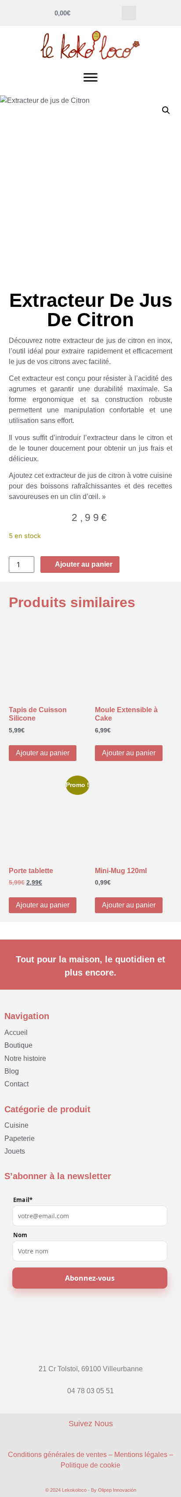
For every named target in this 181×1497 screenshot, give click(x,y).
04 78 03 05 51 (90, 1391)
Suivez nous (91, 1423)
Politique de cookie (90, 1465)
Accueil (16, 1032)
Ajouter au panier (42, 753)
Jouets (14, 1151)
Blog (11, 1071)
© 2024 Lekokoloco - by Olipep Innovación (90, 1490)
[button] (129, 13)
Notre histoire (25, 1058)
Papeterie (19, 1138)
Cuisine (16, 1125)
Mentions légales (140, 1454)
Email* (23, 1200)
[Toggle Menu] (90, 77)
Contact (16, 1084)
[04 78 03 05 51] (90, 1382)
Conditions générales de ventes (57, 1454)
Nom (20, 1235)
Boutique (18, 1045)
